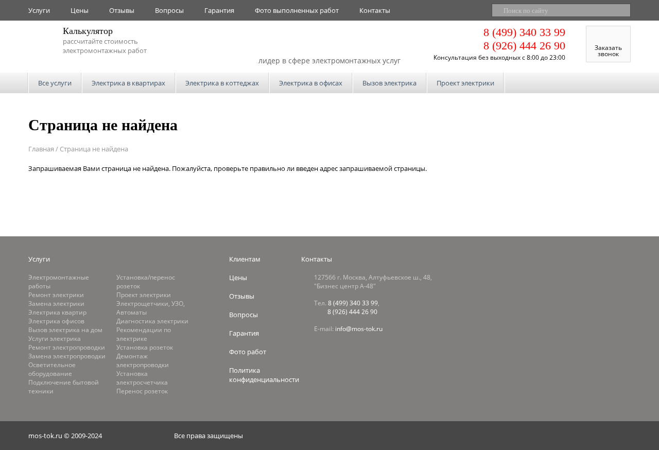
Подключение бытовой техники (63, 386)
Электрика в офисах (310, 83)
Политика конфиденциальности (264, 375)
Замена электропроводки (67, 356)
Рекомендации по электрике (143, 334)
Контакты (374, 10)
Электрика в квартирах (128, 83)
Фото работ (247, 351)
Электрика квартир (57, 312)
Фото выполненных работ (297, 10)
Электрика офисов (56, 321)
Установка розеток (144, 347)
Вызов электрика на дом (65, 329)
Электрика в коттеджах (222, 83)
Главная (41, 148)
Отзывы (121, 10)
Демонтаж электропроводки (142, 360)
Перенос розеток (142, 391)
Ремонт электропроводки (66, 347)
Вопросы (169, 10)
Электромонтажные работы (58, 281)
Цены (80, 10)
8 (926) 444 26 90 (524, 45)
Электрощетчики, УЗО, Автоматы (150, 308)
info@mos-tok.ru (359, 328)
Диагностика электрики (152, 321)
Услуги (39, 10)
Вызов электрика (389, 83)
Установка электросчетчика (142, 378)
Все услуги (55, 83)
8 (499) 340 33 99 (524, 32)
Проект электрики (465, 83)
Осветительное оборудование (52, 369)
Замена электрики (56, 303)
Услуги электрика (54, 338)
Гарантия (219, 10)
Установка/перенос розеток (145, 281)
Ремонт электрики (56, 294)
